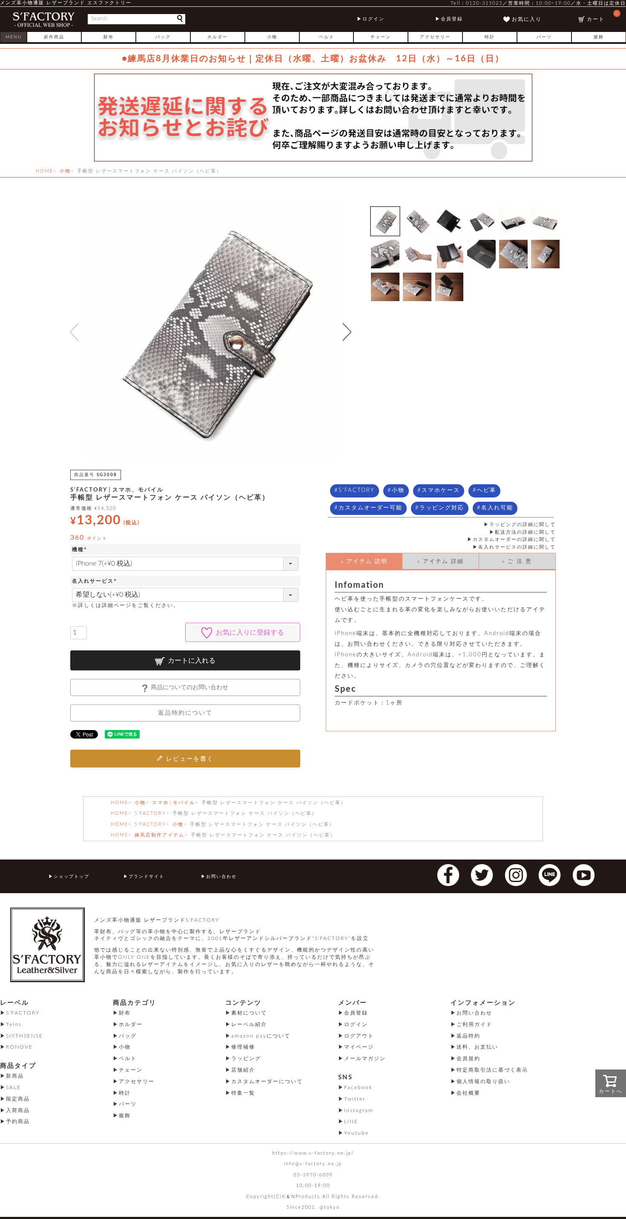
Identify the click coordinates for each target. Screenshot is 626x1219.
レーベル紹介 (249, 1024)
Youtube (356, 1133)
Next (349, 332)
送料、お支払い (477, 1046)
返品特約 (468, 1035)
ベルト (326, 37)
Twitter (354, 1098)
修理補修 (243, 1046)
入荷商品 (18, 1110)
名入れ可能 (497, 508)
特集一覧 (243, 1092)
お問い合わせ (221, 876)
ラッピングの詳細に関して (522, 524)
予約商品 (18, 1121)
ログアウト (359, 1035)
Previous (72, 332)
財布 (108, 37)
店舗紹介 (243, 1069)
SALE (13, 1087)
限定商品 (18, 1098)
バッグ (163, 37)
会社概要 (468, 1092)
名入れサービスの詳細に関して (517, 547)
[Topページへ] (43, 19)
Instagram (358, 1110)
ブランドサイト (146, 876)
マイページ (359, 1046)
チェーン (380, 37)
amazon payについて (260, 1035)
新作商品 (54, 37)
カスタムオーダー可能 (370, 508)
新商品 (15, 1075)
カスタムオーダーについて (267, 1081)
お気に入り (527, 19)
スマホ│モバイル (173, 802)
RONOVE (19, 1046)
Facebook (358, 1087)
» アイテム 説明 (364, 561)
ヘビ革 (486, 490)
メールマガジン (365, 1058)
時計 (490, 37)
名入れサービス (95, 581)
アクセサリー (435, 37)
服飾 (599, 37)
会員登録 (452, 19)
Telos (14, 1024)
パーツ (544, 37)
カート (603, 16)
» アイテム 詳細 (440, 561)
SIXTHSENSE (24, 1035)
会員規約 (468, 1058)
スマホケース (441, 490)
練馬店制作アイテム (159, 835)
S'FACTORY (357, 490)
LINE (351, 1121)
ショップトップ (71, 876)
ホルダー (217, 37)
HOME (44, 171)
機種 (80, 549)
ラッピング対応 (441, 508)
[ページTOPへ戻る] (608, 1200)
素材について (249, 1012)
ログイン (373, 19)
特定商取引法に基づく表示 (492, 1069)
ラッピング (246, 1058)
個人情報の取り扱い (483, 1081)
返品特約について (185, 713)
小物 (272, 37)
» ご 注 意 (517, 561)
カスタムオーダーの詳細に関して (514, 539)
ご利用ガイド (474, 1024)
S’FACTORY (150, 813)
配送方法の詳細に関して (525, 532)
